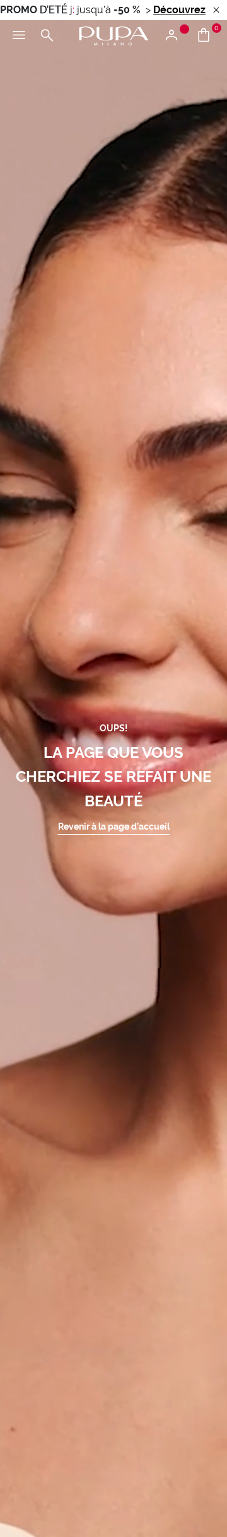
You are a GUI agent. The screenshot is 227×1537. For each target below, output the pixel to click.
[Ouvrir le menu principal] (19, 36)
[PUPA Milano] (113, 35)
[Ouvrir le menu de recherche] (46, 36)
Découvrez (179, 10)
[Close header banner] (216, 10)
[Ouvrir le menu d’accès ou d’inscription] (176, 36)
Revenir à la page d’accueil (114, 826)
